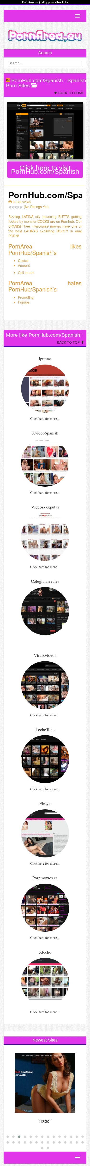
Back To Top (69, 342)
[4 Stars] (18, 207)
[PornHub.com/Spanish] (45, 130)
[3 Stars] (15, 207)
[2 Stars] (12, 207)
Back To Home (70, 93)
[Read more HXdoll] (45, 1083)
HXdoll (45, 1121)
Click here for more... (45, 418)
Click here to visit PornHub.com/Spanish (45, 169)
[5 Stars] (21, 207)
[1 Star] (9, 207)
